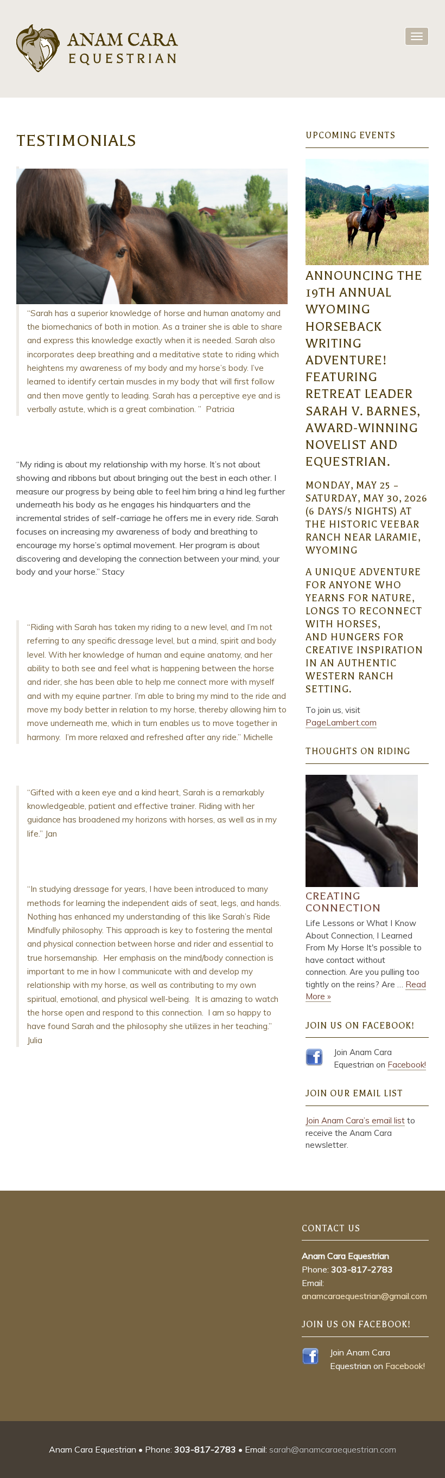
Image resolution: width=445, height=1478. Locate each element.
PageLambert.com (341, 722)
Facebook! (406, 1064)
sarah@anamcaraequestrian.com (332, 1449)
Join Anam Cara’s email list (355, 1120)
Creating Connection (343, 902)
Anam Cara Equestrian (97, 48)
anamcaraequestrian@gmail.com (364, 1295)
